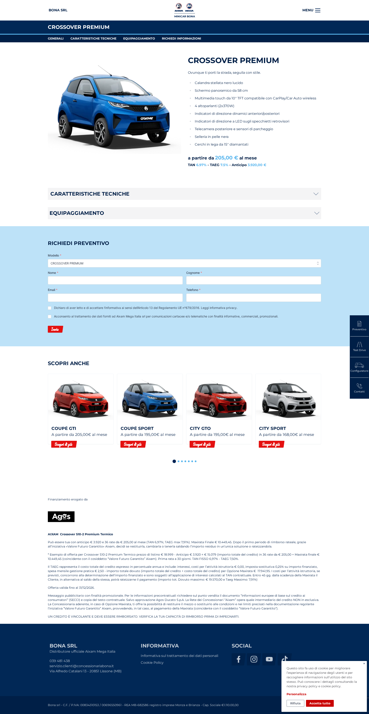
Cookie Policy (152, 663)
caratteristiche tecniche (93, 38)
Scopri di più (63, 444)
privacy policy (307, 686)
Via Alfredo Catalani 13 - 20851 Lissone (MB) (86, 671)
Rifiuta (295, 703)
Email (52, 290)
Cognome (194, 272)
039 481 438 (60, 661)
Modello (54, 255)
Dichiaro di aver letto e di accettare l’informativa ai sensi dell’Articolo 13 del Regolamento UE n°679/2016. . (145, 308)
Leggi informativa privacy (219, 308)
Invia (55, 329)
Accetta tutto (319, 703)
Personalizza (296, 694)
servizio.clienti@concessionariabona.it (82, 666)
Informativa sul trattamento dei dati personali (179, 656)
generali (56, 38)
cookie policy (331, 686)
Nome (53, 272)
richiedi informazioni (181, 38)
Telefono (193, 290)
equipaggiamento (139, 38)
